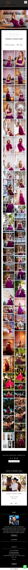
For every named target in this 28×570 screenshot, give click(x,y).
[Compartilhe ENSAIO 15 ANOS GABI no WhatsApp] (12, 458)
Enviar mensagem (15, 552)
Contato (14, 563)
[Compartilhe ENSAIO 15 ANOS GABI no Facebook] (10, 458)
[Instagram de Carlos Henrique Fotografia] (14, 559)
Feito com (14, 568)
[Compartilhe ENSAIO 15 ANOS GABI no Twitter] (14, 458)
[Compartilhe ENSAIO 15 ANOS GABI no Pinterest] (17, 458)
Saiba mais (14, 535)
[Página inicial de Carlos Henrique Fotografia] (8, 3)
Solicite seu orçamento (14, 461)
